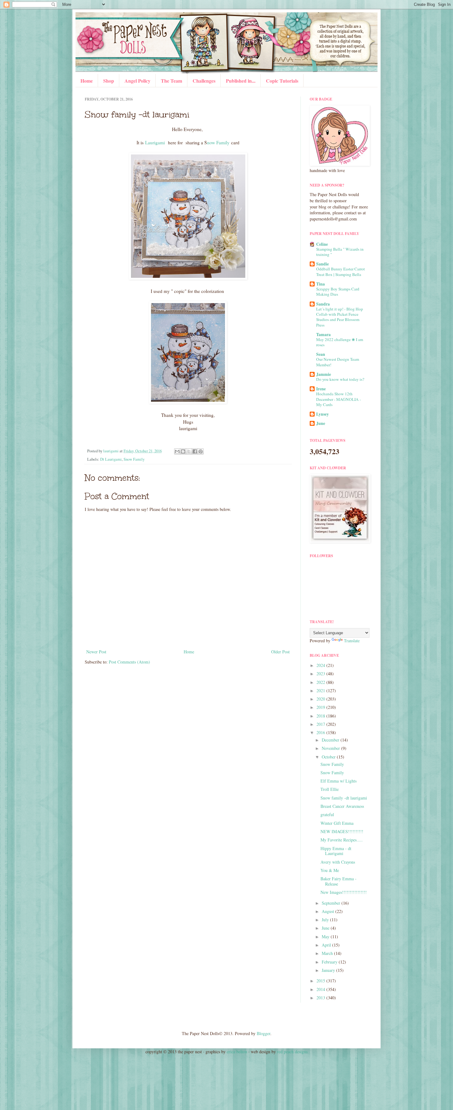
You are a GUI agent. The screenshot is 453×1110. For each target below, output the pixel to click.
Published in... (240, 80)
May (326, 936)
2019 (321, 707)
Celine (322, 244)
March (328, 953)
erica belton (237, 1051)
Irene (321, 388)
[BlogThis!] (183, 451)
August (328, 911)
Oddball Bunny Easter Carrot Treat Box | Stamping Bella (340, 271)
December (331, 740)
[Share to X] (189, 451)
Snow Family (134, 459)
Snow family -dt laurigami (343, 798)
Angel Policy (137, 80)
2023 (321, 673)
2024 (321, 665)
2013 (321, 998)
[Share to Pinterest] (201, 451)
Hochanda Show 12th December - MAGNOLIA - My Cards (338, 399)
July (326, 920)
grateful (327, 814)
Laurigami (155, 142)
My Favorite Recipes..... (341, 840)
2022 (321, 682)
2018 (321, 716)
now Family (218, 142)
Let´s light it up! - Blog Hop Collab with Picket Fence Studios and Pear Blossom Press (339, 317)
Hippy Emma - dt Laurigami (335, 851)
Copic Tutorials (282, 80)
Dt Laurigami (111, 459)
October (329, 757)
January (329, 970)
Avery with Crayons (337, 862)
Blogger (263, 1033)
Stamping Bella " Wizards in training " (340, 251)
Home (86, 80)
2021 (321, 690)
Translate (352, 640)
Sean (320, 354)
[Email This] (177, 451)
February (330, 962)
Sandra (323, 304)
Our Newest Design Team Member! (337, 361)
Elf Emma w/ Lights (338, 781)
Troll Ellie (329, 789)
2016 (321, 732)
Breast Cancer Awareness (342, 806)
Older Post (280, 652)
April (327, 945)
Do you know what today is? (340, 379)
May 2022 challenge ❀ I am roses (339, 342)
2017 (321, 724)
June (320, 423)
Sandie (322, 264)
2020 (321, 699)
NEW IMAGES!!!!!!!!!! (341, 831)
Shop (108, 80)
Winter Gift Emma (336, 823)
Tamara (323, 334)
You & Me (329, 870)
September (331, 903)
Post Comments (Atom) (129, 662)
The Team (171, 80)
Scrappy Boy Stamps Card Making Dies (337, 291)
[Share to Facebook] (195, 451)
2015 (321, 981)
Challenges (204, 80)
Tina (320, 284)
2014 (321, 989)
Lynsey (322, 414)
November (331, 748)
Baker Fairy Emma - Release (338, 881)
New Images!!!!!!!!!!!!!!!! (343, 892)
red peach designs (292, 1051)
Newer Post (96, 652)
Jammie (323, 374)
